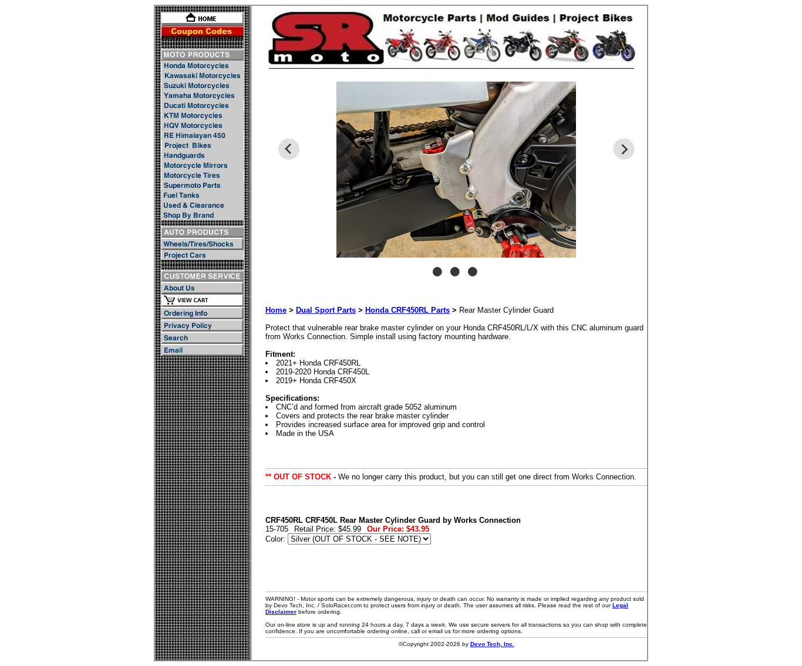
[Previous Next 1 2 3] (456, 185)
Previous (288, 149)
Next (623, 149)
